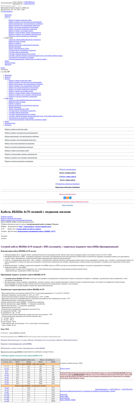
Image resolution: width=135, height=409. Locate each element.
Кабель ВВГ (64, 396)
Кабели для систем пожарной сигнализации (23, 27)
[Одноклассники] (67, 198)
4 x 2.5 (6, 368)
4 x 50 (7, 383)
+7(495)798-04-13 (29, 2)
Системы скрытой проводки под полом (22, 54)
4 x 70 (7, 390)
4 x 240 (6, 401)
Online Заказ (9, 98)
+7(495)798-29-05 (29, 4)
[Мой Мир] (70, 198)
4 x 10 (7, 375)
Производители (10, 63)
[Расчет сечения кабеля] (67, 169)
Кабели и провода (15, 43)
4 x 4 (6, 370)
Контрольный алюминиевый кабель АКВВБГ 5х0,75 (36, 231)
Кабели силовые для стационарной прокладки (24, 25)
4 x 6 (6, 373)
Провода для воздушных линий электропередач (25, 32)
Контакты (8, 64)
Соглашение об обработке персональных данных (98, 391)
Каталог (7, 79)
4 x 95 (7, 392)
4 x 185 (6, 399)
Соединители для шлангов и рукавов (21, 57)
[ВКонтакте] (65, 198)
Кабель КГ (63, 394)
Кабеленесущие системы (17, 41)
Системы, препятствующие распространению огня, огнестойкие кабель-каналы (36, 55)
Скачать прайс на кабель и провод (28, 229)
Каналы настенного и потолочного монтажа (24, 45)
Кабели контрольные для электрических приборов (26, 23)
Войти (3, 68)
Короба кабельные (15, 47)
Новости (8, 16)
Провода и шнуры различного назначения (23, 36)
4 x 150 (6, 396)
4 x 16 (7, 377)
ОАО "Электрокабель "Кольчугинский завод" (35, 226)
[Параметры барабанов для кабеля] (67, 183)
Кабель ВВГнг (65, 398)
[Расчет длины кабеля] (67, 176)
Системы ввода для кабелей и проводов (22, 50)
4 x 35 (7, 381)
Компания (8, 15)
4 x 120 (6, 394)
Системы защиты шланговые (18, 52)
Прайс (7, 61)
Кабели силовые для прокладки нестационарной (25, 22)
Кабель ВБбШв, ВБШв (68, 400)
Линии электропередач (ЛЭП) (19, 48)
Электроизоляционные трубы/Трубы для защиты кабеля (28, 59)
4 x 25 (7, 379)
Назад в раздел (65, 368)
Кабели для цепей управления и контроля (23, 29)
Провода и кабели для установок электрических (25, 34)
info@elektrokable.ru (101, 389)
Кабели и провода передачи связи (20, 20)
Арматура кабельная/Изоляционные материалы (25, 39)
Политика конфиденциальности (71, 391)
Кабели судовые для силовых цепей (21, 31)
